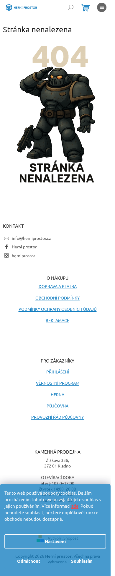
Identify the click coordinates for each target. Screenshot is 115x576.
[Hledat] (71, 7)
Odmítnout (28, 561)
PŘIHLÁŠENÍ (57, 371)
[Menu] (102, 7)
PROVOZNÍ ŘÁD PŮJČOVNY (57, 417)
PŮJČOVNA (57, 405)
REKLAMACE (57, 320)
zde (74, 506)
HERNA (57, 394)
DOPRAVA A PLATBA (58, 286)
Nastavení (55, 541)
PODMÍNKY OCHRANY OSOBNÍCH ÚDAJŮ (58, 309)
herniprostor (23, 255)
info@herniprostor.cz (31, 238)
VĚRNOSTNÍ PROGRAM (57, 383)
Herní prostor (24, 246)
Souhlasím (82, 561)
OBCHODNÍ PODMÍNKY (57, 297)
